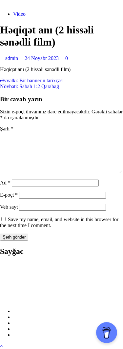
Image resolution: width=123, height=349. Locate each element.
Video (19, 14)
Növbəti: (29, 86)
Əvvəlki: (32, 80)
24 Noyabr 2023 (42, 58)
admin (12, 58)
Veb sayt (9, 207)
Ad (5, 182)
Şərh (6, 128)
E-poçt (9, 195)
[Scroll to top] (1, 346)
